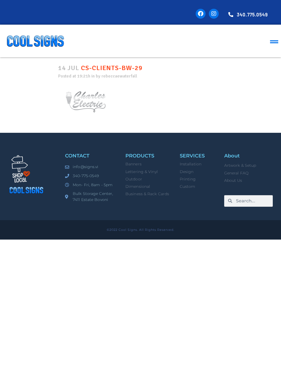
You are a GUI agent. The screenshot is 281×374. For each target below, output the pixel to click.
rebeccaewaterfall (119, 76)
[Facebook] (201, 14)
